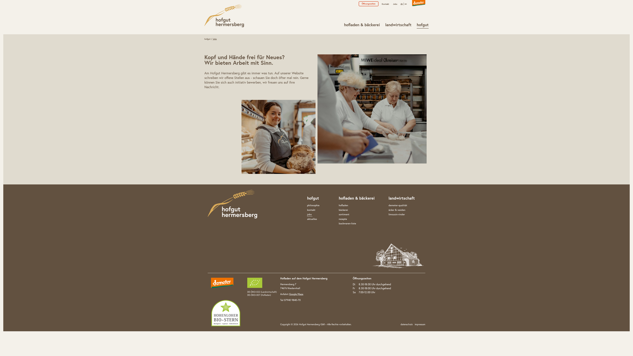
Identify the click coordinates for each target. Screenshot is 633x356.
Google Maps (296, 294)
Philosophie (313, 205)
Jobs (395, 4)
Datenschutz (407, 324)
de (402, 4)
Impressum (420, 324)
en (406, 4)
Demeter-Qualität (398, 205)
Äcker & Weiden (397, 209)
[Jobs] (224, 15)
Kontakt (385, 4)
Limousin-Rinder (397, 214)
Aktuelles (312, 219)
